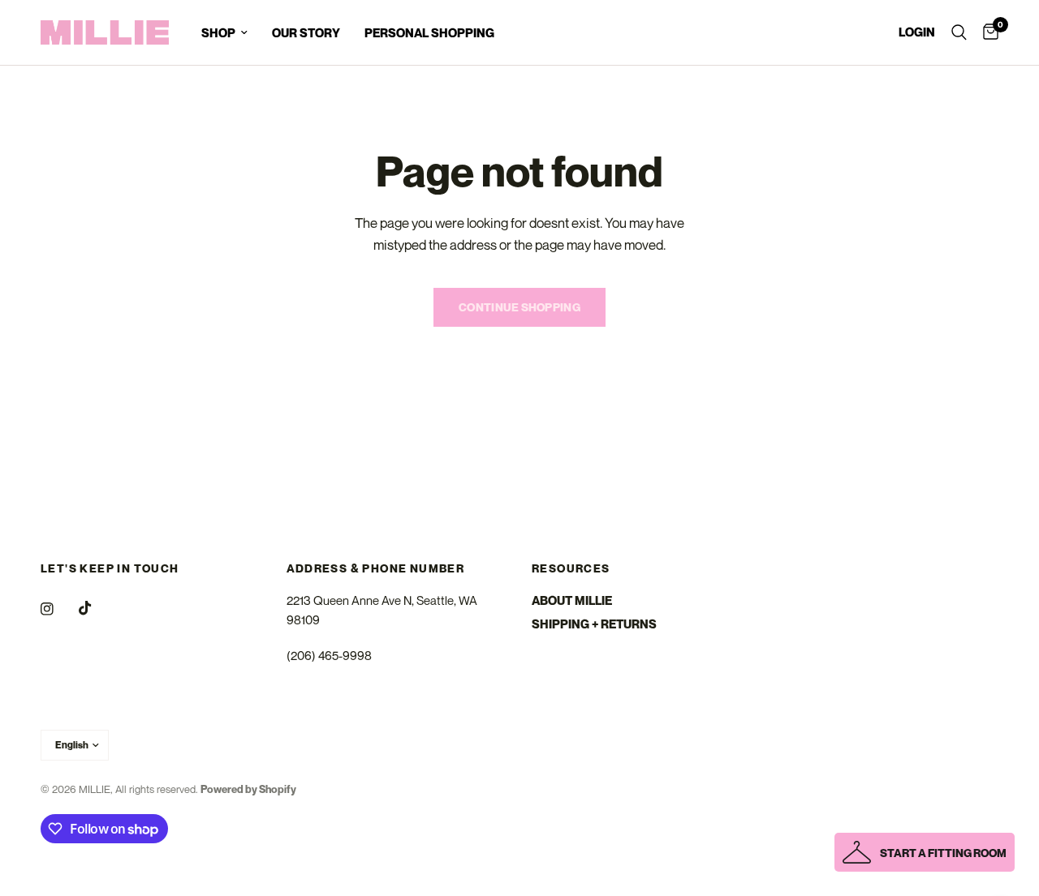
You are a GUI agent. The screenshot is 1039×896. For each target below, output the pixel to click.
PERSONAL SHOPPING (429, 32)
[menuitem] (224, 32)
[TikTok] (96, 608)
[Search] (959, 32)
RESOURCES (571, 568)
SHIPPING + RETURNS (594, 623)
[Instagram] (58, 609)
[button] (924, 852)
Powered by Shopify (248, 788)
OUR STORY (306, 32)
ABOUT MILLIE (572, 600)
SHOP (218, 32)
